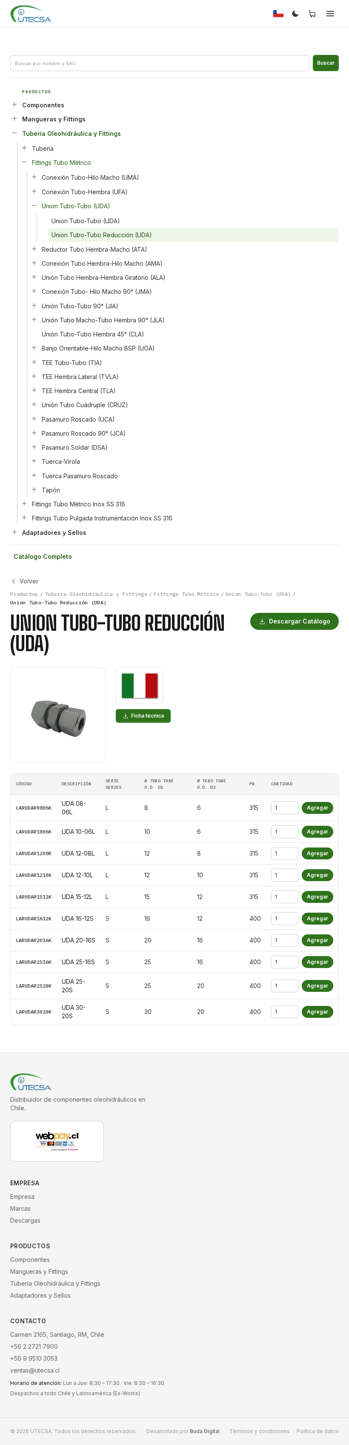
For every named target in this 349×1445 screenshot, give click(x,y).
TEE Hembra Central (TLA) (79, 390)
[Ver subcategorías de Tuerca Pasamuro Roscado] (34, 475)
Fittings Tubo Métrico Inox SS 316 (78, 504)
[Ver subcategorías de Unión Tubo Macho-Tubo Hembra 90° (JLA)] (34, 319)
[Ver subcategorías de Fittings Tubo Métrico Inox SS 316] (24, 503)
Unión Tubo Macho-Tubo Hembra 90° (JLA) (103, 320)
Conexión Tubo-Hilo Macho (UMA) (90, 177)
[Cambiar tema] (295, 13)
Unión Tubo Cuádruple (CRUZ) (85, 404)
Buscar (326, 63)
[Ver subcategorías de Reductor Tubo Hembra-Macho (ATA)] (34, 248)
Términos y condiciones (259, 1431)
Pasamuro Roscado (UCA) (78, 419)
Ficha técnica (147, 715)
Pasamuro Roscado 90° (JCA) (84, 433)
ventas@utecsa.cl (35, 1370)
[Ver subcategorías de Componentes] (14, 104)
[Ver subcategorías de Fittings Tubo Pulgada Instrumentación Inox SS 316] (24, 517)
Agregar (317, 807)
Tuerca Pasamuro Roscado (80, 476)
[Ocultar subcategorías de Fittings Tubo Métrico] (24, 162)
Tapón (51, 490)
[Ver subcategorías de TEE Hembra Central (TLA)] (34, 390)
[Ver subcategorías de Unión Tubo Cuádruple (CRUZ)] (34, 404)
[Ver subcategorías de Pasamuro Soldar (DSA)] (34, 446)
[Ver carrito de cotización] (312, 13)
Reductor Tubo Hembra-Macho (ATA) (94, 249)
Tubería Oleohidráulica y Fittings (71, 133)
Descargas (25, 1220)
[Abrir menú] (330, 13)
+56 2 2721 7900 (34, 1346)
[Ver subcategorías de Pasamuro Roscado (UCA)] (34, 418)
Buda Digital (205, 1431)
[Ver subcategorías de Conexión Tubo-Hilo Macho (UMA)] (34, 176)
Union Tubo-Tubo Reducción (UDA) (101, 234)
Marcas (20, 1208)
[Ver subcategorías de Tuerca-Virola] (34, 461)
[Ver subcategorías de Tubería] (24, 148)
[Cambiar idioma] (278, 14)
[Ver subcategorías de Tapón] (34, 489)
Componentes (43, 105)
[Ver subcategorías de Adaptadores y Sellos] (14, 532)
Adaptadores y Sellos (54, 532)
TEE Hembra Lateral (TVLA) (80, 376)
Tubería (43, 148)
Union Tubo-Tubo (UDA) (76, 206)
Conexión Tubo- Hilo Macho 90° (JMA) (97, 291)
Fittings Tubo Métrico (61, 162)
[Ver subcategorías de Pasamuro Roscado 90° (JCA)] (34, 432)
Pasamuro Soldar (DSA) (75, 447)
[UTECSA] (30, 13)
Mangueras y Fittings (54, 119)
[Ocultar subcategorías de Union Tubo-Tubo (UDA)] (34, 205)
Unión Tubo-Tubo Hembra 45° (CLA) (93, 334)
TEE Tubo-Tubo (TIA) (72, 362)
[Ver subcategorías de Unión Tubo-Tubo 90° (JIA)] (34, 305)
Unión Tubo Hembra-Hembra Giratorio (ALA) (104, 277)
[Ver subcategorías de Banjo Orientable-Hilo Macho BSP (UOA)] (34, 347)
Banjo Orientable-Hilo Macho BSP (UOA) (98, 348)
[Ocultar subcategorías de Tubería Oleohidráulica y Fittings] (14, 133)
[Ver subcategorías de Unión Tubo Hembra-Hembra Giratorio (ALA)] (34, 277)
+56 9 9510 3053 (33, 1358)
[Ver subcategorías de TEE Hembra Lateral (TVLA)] (34, 376)
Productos (24, 594)
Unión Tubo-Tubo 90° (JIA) (80, 306)
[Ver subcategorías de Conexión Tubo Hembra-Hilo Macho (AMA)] (34, 263)
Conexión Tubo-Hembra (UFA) (85, 191)
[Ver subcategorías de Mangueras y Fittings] (14, 118)
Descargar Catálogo (299, 621)
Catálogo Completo (43, 556)
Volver (29, 581)
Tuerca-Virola (61, 461)
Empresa (22, 1196)
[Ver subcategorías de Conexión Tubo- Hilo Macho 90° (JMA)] (34, 291)
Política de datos (318, 1431)
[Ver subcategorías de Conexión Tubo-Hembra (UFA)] (34, 191)
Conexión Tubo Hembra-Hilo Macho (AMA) (102, 263)
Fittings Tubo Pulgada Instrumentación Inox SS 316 (102, 518)
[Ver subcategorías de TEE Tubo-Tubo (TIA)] (34, 362)
